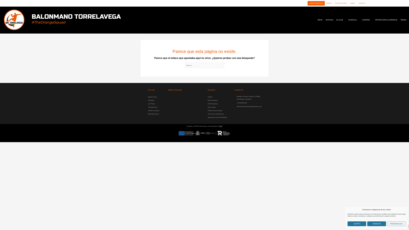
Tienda (403, 20)
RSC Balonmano (153, 114)
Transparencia (152, 107)
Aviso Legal (211, 107)
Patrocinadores (341, 3)
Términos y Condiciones (216, 114)
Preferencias (396, 224)
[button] (341, 19)
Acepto (357, 224)
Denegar (377, 224)
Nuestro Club (152, 97)
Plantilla (352, 20)
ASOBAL (352, 3)
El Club (339, 20)
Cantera (366, 20)
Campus (329, 3)
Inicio (320, 20)
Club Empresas (213, 104)
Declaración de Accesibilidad (217, 117)
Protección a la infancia (386, 20)
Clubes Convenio (153, 110)
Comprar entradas (316, 3)
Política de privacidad (215, 110)
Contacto (361, 3)
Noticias (329, 20)
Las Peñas (151, 104)
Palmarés (151, 100)
